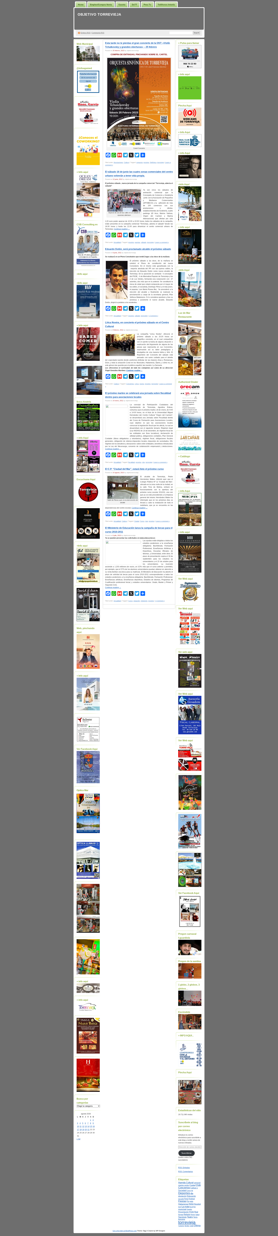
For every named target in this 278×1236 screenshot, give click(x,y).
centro (186, 1185)
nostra (142, 384)
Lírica (137, 384)
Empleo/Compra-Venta (101, 4)
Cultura (126, 162)
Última (197, 1225)
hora (191, 1204)
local (191, 1207)
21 (88, 1130)
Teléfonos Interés (166, 4)
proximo (146, 162)
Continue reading (122, 229)
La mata (185, 1206)
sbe (143, 462)
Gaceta (121, 4)
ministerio (144, 601)
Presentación (183, 1212)
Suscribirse (186, 1153)
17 (78, 1130)
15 (91, 1126)
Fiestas (182, 1201)
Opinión (189, 1209)
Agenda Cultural (185, 1182)
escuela (181, 1199)
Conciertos (130, 384)
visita (191, 1226)
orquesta (139, 162)
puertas (137, 242)
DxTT (134, 4)
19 (83, 1130)
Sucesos (182, 1217)
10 (78, 1126)
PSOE (191, 1212)
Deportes (184, 1193)
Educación (191, 1196)
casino (181, 1185)
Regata (180, 1214)
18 (81, 1130)
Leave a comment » (162, 242)
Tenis (195, 1217)
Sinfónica (153, 162)
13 (86, 1126)
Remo (193, 1214)
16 (94, 1126)
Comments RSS (98, 33)
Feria (186, 1199)
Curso (142, 521)
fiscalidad (131, 462)
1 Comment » (153, 316)
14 (88, 1126)
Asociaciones (118, 162)
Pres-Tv (147, 4)
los (194, 1207)
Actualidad (117, 242)
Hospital (197, 1204)
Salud (197, 1214)
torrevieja (160, 162)
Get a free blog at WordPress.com (125, 1231)
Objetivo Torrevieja (99, 14)
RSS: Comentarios (185, 1172)
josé (179, 1207)
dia (191, 1193)
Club (198, 1185)
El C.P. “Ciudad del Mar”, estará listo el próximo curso (134, 469)
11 (81, 1126)
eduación (136, 601)
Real (196, 1212)
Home (81, 4)
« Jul (78, 1139)
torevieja (181, 1219)
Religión (187, 1214)
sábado (143, 242)
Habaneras (183, 1204)
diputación (182, 1196)
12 (83, 1126)
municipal (182, 1209)
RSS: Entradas (184, 1168)
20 (86, 1130)
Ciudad (136, 521)
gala (191, 1201)
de (192, 1190)
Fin (188, 1201)
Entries (85, 33)
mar (146, 521)
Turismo (181, 1226)
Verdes (186, 1226)
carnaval (197, 1183)
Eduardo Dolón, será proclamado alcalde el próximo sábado (138, 249)
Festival (192, 1199)
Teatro (190, 1217)
